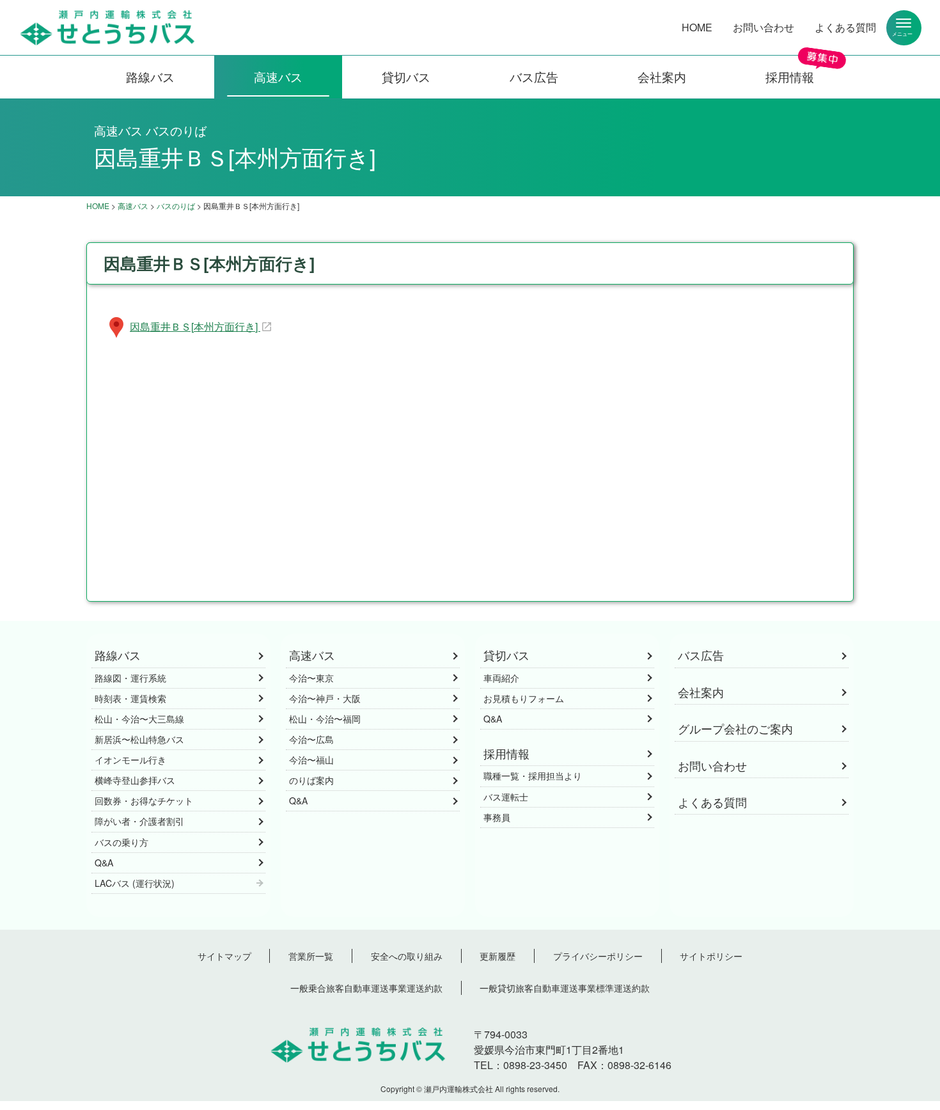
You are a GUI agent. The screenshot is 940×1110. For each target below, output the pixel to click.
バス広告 (534, 76)
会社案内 (662, 76)
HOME (697, 27)
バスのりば (176, 205)
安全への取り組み (407, 955)
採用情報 (789, 76)
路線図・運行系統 (130, 677)
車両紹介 (501, 677)
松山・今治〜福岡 (325, 718)
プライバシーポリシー (598, 955)
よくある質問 (845, 27)
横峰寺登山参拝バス (135, 780)
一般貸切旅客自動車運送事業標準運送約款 (565, 987)
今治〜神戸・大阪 (325, 698)
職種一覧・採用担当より (532, 775)
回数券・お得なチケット (144, 800)
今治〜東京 (311, 677)
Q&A (104, 862)
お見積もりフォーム (523, 698)
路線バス (150, 76)
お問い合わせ (763, 27)
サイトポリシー (711, 955)
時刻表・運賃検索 (130, 698)
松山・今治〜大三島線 (139, 718)
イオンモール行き (130, 759)
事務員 (496, 817)
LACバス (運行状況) (135, 883)
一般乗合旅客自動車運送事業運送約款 (366, 987)
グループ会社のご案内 (735, 729)
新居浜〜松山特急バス (139, 739)
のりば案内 (311, 780)
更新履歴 (497, 955)
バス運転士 (505, 796)
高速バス (278, 76)
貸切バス (406, 76)
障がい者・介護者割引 (139, 821)
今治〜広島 (311, 739)
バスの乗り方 (121, 842)
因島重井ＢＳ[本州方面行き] (195, 326)
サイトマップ (224, 955)
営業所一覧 (310, 955)
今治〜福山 (311, 759)
